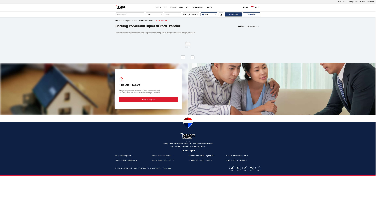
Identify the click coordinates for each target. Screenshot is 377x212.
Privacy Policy (166, 168)
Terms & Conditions (154, 168)
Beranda (362, 2)
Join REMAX (341, 2)
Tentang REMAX (352, 2)
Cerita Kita (370, 2)
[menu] (183, 7)
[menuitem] (157, 7)
